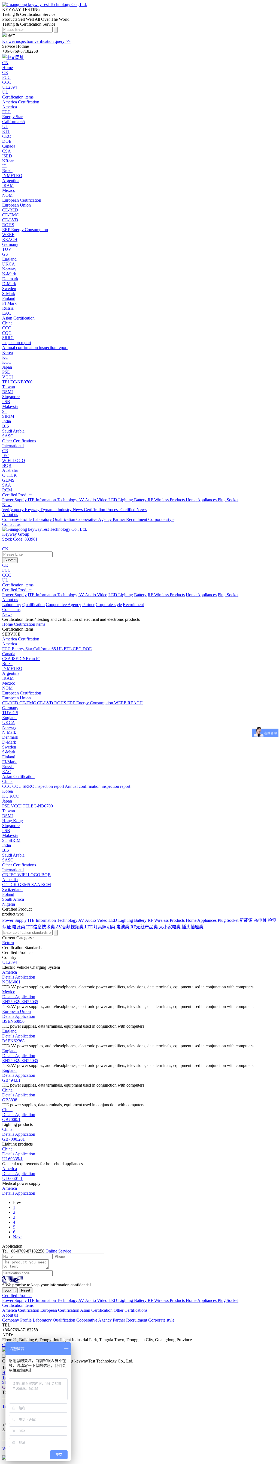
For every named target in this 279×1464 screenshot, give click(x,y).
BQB (46, 874)
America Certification (20, 102)
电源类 (19, 927)
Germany (10, 244)
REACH (135, 702)
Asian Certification (18, 318)
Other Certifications (19, 441)
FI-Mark (9, 761)
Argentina (10, 180)
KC (6, 796)
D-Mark (9, 742)
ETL (68, 648)
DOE (87, 648)
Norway (9, 269)
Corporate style (161, 519)
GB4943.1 (11, 1080)
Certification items (18, 585)
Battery (141, 499)
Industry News (70, 509)
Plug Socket (228, 499)
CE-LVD (45, 702)
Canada (8, 146)
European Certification (21, 200)
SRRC (29, 786)
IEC (13, 874)
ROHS (60, 702)
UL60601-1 (12, 1178)
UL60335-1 (12, 1158)
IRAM (8, 678)
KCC (14, 796)
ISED (17, 658)
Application (25, 977)
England (9, 259)
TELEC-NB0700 (38, 806)
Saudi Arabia (13, 431)
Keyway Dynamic (41, 509)
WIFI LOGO (29, 874)
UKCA (8, 722)
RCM (46, 884)
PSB (6, 830)
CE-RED (10, 702)
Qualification (64, 519)
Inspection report (50, 786)
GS (15, 712)
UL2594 (9, 962)
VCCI (17, 806)
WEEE (121, 702)
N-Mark (9, 732)
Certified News (133, 509)
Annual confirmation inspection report (97, 786)
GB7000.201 (13, 1139)
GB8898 (9, 1100)
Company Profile (17, 519)
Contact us (11, 609)
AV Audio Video (93, 499)
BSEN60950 (13, 1021)
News (7, 614)
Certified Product (17, 590)
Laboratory (43, 519)
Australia (10, 470)
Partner (119, 519)
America (9, 107)
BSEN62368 (13, 1041)
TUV (7, 712)
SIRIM (14, 840)
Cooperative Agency (94, 519)
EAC (6, 771)
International (13, 445)
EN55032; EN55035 (20, 1001)
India (6, 421)
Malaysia (10, 406)
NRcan (29, 658)
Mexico (8, 190)
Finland (8, 298)
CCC (6, 575)
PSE (6, 806)
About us (10, 599)
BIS (5, 850)
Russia (8, 308)
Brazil (7, 170)
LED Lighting (121, 499)
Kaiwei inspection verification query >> (36, 41)
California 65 (45, 648)
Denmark (10, 278)
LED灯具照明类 (100, 927)
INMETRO (12, 668)
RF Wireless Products (167, 499)
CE (5, 565)
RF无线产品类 (145, 927)
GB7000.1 (11, 1119)
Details (8, 977)
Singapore (11, 396)
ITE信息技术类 (41, 927)
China (7, 323)
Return (8, 942)
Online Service (58, 1251)
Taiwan (8, 386)
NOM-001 (11, 982)
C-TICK (10, 884)
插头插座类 (193, 927)
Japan (7, 367)
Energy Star (22, 648)
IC (38, 658)
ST (5, 840)
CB (5, 874)
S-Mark (8, 752)
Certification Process (102, 509)
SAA (36, 884)
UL (5, 580)
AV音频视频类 (70, 927)
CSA (7, 658)
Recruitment (137, 519)
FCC (6, 570)
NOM (7, 688)
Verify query (13, 509)
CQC (17, 786)
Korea (7, 352)
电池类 (123, 927)
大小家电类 (170, 927)
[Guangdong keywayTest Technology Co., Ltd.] (44, 4)
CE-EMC (28, 702)
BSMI (7, 815)
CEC (78, 648)
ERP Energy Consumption (90, 702)
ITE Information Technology (53, 499)
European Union (16, 205)
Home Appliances (202, 499)
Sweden (9, 288)
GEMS (24, 884)
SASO (8, 860)
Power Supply (15, 499)
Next (17, 1237)
